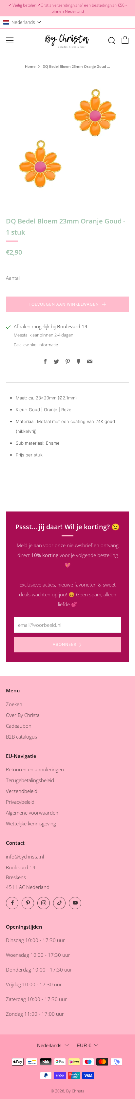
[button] (22, 22)
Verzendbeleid (21, 791)
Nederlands (49, 1045)
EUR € (84, 1045)
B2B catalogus (21, 736)
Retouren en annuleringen (35, 769)
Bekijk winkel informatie (36, 345)
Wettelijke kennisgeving (31, 823)
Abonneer (64, 644)
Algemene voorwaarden (32, 812)
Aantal (13, 278)
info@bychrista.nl (25, 856)
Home (30, 66)
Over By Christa (23, 715)
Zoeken (14, 704)
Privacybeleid (20, 802)
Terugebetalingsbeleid (30, 780)
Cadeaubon (18, 726)
